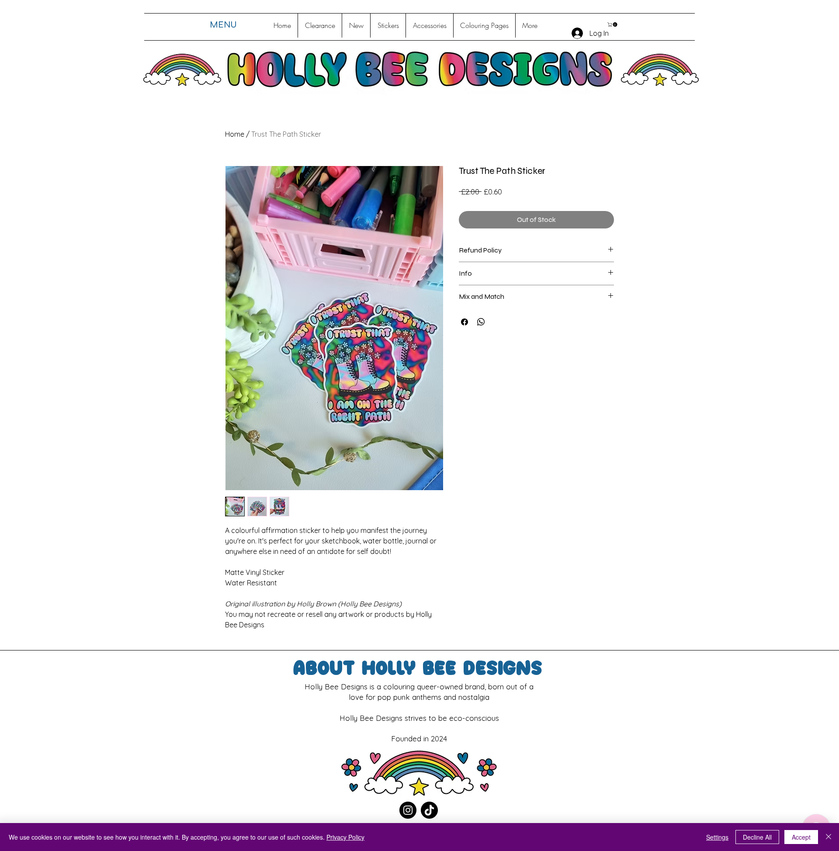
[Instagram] (407, 810)
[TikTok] (429, 810)
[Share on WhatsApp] (481, 322)
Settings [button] (717, 837)
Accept (801, 837)
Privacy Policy (345, 837)
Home (234, 134)
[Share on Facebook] (464, 322)
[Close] (828, 837)
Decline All (757, 837)
